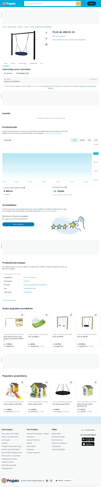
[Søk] (78, 3)
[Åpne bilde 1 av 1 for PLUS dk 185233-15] (23, 45)
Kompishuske (28, 292)
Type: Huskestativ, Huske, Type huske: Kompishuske (69, 40)
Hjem (4, 26)
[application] (50, 163)
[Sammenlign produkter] (46, 44)
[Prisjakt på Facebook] (47, 480)
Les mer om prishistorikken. (53, 133)
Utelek (26, 26)
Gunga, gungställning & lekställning (40, 26)
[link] (14, 330)
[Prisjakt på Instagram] (51, 480)
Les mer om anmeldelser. (49, 211)
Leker (20, 26)
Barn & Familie (12, 26)
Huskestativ (27, 288)
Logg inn (91, 3)
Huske (34, 288)
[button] (46, 33)
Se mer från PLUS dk (9, 300)
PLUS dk (26, 281)
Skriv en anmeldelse (58, 36)
